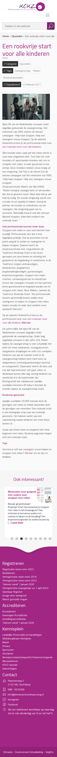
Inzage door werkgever (14, 598)
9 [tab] (49, 541)
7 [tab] (40, 541)
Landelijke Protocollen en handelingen (22, 638)
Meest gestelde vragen (14, 602)
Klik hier (29, 453)
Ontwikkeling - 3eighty (41, 755)
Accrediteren (9, 614)
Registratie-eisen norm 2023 (18, 572)
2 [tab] (16, 541)
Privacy (6, 649)
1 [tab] (11, 541)
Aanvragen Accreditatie (14, 618)
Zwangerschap (22, 71)
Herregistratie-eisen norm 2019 (19, 580)
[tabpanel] (28, 512)
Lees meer (17, 523)
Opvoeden (17, 36)
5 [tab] (30, 541)
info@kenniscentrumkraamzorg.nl (26, 697)
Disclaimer (7, 656)
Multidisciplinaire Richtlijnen (16, 641)
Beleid (5, 645)
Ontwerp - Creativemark (16, 755)
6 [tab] (35, 541)
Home (5, 36)
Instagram (13, 702)
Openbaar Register (12, 595)
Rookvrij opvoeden (13, 77)
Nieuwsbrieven (10, 664)
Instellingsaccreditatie (14, 622)
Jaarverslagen (9, 671)
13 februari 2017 (32, 84)
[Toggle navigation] (47, 15)
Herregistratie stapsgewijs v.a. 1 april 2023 (25, 591)
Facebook (13, 707)
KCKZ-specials (10, 668)
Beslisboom (8, 576)
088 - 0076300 (16, 692)
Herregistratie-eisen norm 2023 (19, 583)
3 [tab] (21, 541)
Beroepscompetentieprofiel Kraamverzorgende (27, 660)
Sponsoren (8, 653)
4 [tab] (26, 541)
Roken (36, 71)
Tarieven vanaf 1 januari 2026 (18, 587)
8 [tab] (45, 541)
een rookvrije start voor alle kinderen (21, 147)
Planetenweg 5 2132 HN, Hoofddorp (19, 685)
